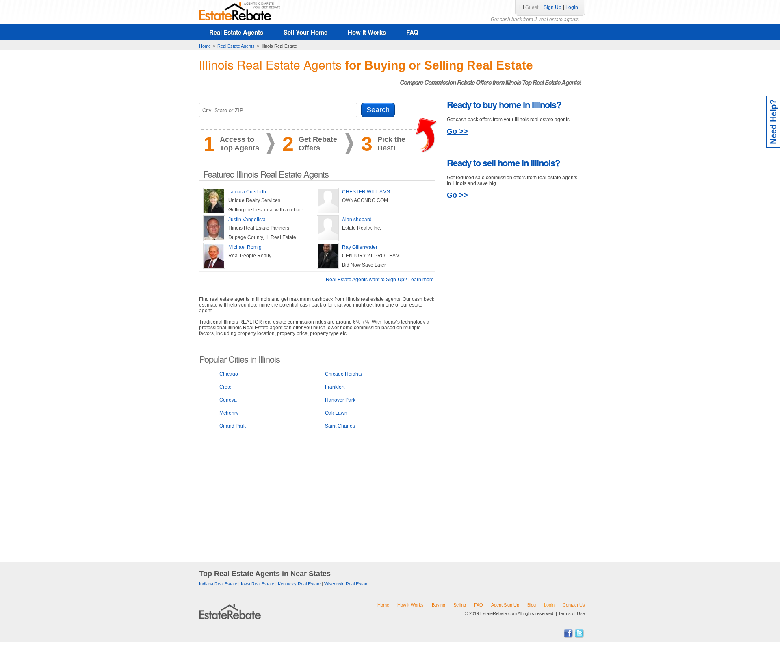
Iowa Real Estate (257, 583)
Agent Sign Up (505, 604)
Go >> (457, 131)
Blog (531, 604)
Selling (459, 604)
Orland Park (232, 426)
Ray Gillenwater (359, 247)
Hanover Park (340, 400)
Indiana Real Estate (218, 583)
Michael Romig (245, 247)
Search (378, 110)
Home (383, 604)
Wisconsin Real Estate (346, 583)
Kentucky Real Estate (299, 583)
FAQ (412, 32)
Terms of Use (571, 613)
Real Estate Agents (236, 32)
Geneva (228, 400)
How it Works (367, 32)
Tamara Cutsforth (247, 192)
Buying (438, 604)
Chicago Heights (343, 374)
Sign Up (552, 7)
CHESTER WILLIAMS (366, 192)
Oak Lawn (336, 413)
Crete (225, 387)
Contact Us (574, 604)
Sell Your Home (305, 32)
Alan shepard (357, 219)
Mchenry (228, 413)
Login (572, 7)
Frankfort (334, 387)
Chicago (228, 374)
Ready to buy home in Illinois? (504, 104)
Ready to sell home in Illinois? (503, 162)
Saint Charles (340, 426)
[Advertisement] (317, 498)
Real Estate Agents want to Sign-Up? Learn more (380, 280)
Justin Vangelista (247, 219)
